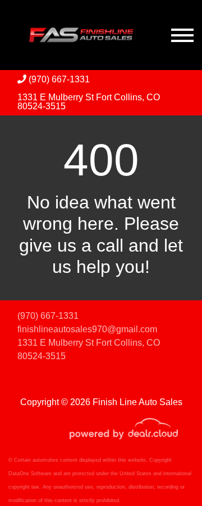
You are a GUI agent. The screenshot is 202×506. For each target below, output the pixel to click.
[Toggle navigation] (182, 35)
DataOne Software (30, 473)
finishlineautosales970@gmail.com (87, 329)
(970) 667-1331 (58, 79)
